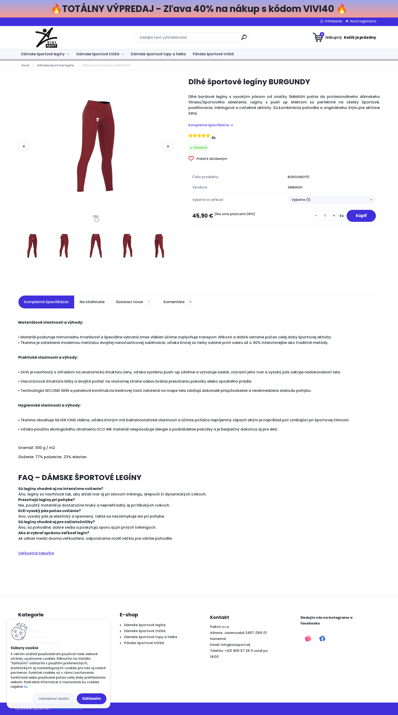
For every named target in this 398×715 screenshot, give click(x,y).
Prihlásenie (333, 21)
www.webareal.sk (67, 708)
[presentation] (24, 146)
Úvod (25, 65)
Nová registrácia (363, 21)
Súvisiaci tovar (132, 302)
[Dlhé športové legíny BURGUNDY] (95, 146)
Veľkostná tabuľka (36, 553)
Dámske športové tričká (97, 54)
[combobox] (332, 200)
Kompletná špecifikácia (46, 302)
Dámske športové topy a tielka (158, 54)
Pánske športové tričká (213, 54)
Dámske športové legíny (43, 54)
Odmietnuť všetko (53, 698)
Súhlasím (91, 698)
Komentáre (177, 302)
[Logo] (46, 37)
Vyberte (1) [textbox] (301, 199)
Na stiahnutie (92, 302)
